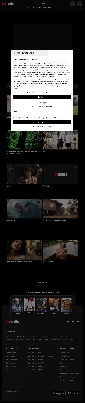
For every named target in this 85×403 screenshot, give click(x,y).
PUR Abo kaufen (42, 122)
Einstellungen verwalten (42, 102)
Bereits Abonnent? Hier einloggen (42, 126)
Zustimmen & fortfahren (42, 97)
